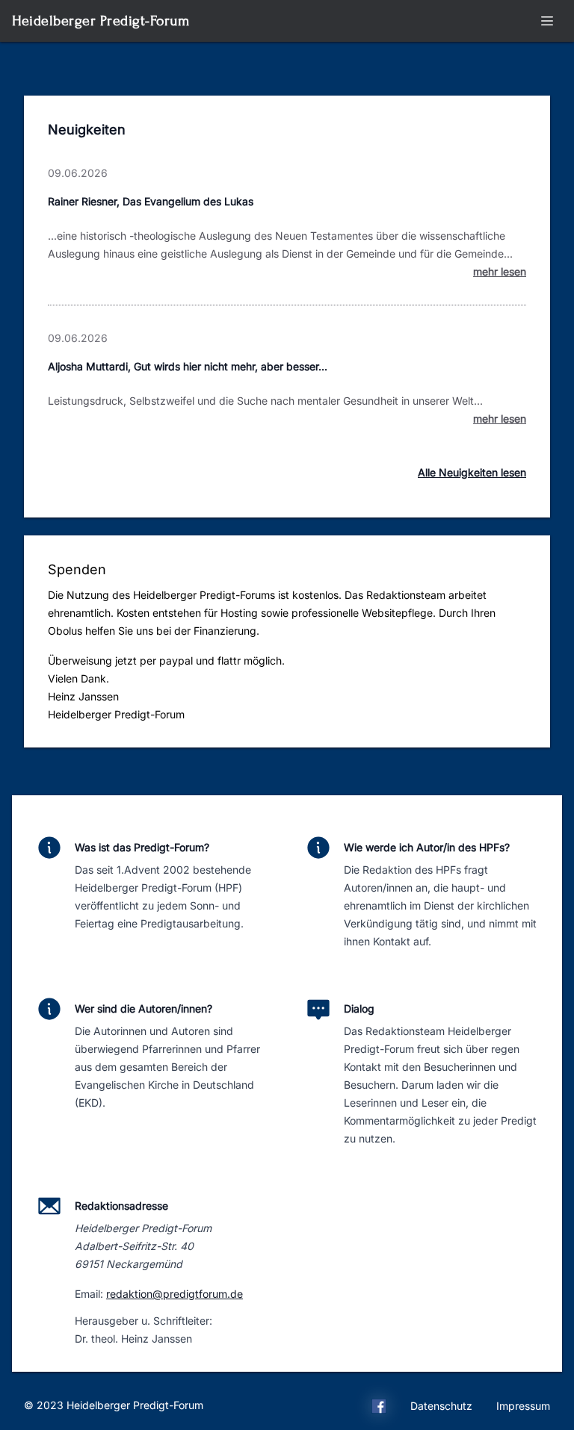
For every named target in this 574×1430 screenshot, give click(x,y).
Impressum (523, 1405)
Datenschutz (441, 1405)
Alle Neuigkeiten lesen (472, 472)
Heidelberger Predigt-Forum (100, 20)
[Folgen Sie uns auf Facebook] (378, 1408)
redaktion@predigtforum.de (174, 1293)
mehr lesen (499, 271)
